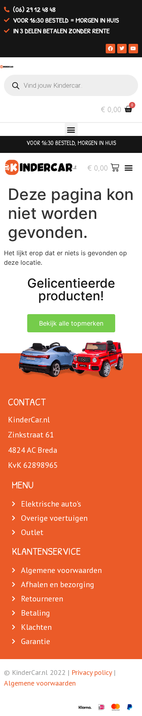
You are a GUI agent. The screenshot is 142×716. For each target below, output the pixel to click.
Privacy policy (91, 672)
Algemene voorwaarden (40, 683)
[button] (71, 129)
